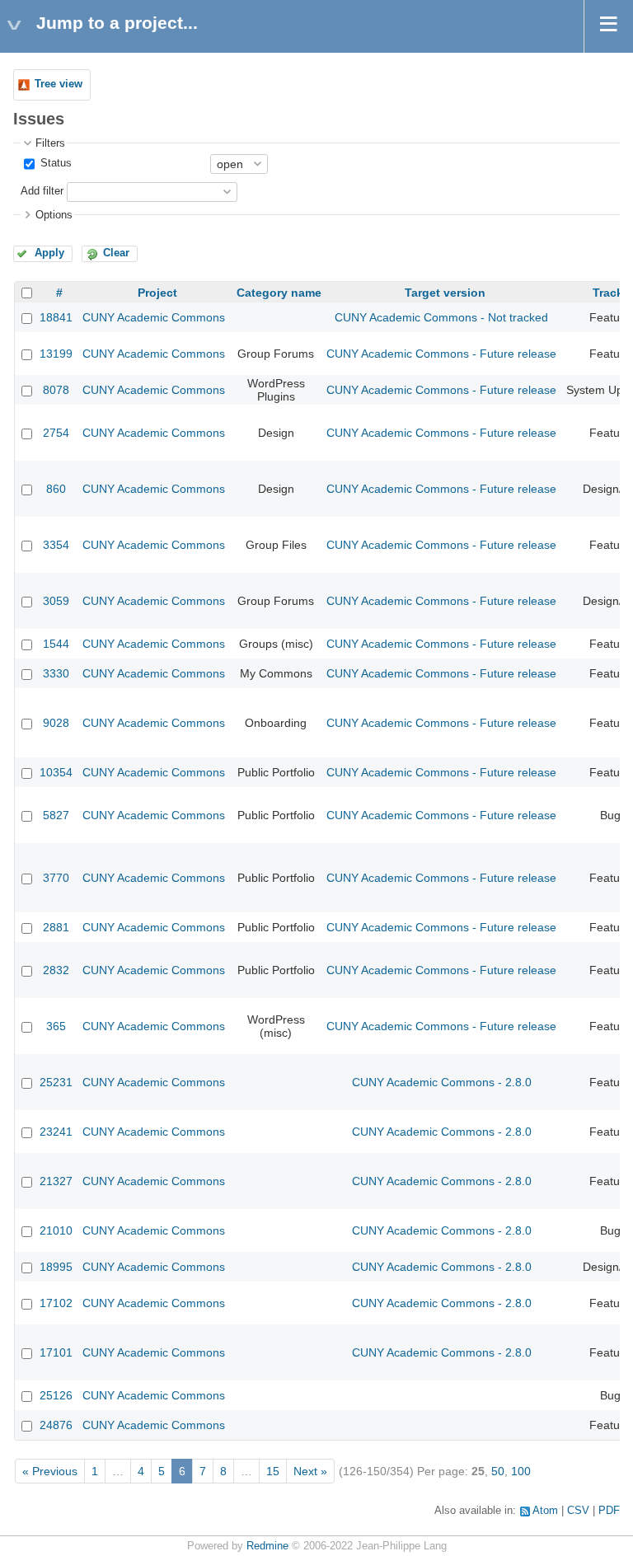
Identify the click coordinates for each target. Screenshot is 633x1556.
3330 (56, 673)
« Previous (49, 1471)
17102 (56, 1303)
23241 (56, 1131)
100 (521, 1471)
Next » (310, 1471)
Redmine (267, 1546)
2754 (56, 432)
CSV (578, 1510)
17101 (56, 1352)
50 (497, 1471)
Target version (445, 292)
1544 (56, 643)
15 (272, 1471)
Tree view (58, 84)
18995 (56, 1266)
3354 (56, 544)
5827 (56, 815)
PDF (609, 1510)
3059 (56, 600)
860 (56, 488)
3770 (56, 877)
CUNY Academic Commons (153, 317)
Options (54, 215)
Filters (50, 143)
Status (54, 163)
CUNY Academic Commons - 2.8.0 (442, 1082)
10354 (56, 772)
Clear (116, 253)
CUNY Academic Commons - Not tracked (441, 317)
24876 (56, 1425)
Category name (279, 292)
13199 (56, 353)
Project (157, 292)
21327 (56, 1181)
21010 (56, 1230)
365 (56, 1026)
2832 (56, 970)
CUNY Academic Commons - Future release (441, 353)
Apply (49, 253)
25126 (56, 1395)
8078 (56, 389)
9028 (56, 722)
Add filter (42, 191)
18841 (56, 317)
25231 (56, 1082)
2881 (56, 927)
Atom (545, 1510)
